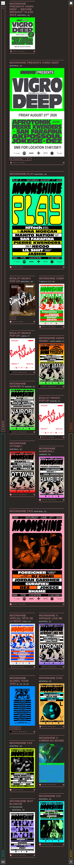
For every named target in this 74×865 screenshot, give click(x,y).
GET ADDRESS (15, 728)
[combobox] (20, 159)
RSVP (12, 318)
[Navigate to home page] (3, 3)
